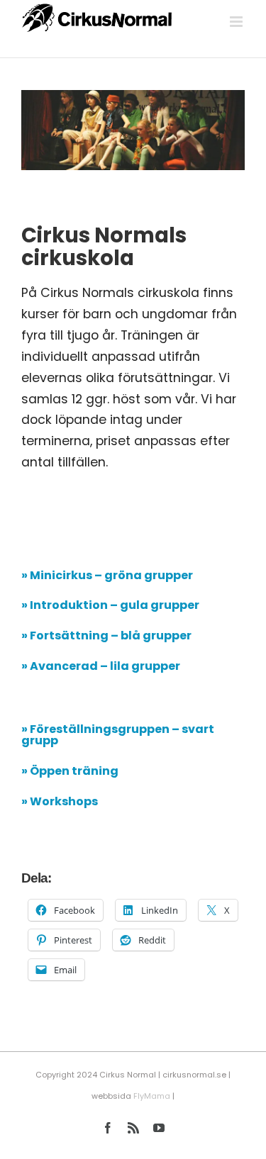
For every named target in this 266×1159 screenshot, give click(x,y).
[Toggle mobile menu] (237, 21)
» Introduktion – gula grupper (110, 605)
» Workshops (59, 801)
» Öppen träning (69, 771)
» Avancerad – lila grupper (100, 666)
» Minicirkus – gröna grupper (107, 575)
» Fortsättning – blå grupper (106, 635)
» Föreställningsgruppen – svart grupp (117, 735)
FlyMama (151, 1096)
